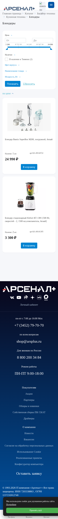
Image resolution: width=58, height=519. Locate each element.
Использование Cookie (29, 451)
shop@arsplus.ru (29, 341)
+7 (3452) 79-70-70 (29, 325)
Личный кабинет (29, 304)
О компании (29, 427)
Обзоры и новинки (29, 406)
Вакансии (29, 439)
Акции (29, 393)
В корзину (29, 167)
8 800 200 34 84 (29, 357)
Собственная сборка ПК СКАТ (29, 412)
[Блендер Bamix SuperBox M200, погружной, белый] (29, 117)
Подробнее (11, 504)
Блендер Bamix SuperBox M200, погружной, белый (29, 139)
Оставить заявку (29, 473)
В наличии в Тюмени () (20, 59)
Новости (29, 433)
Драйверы (29, 418)
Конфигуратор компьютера (29, 464)
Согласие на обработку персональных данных (29, 445)
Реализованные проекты (29, 458)
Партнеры (29, 400)
